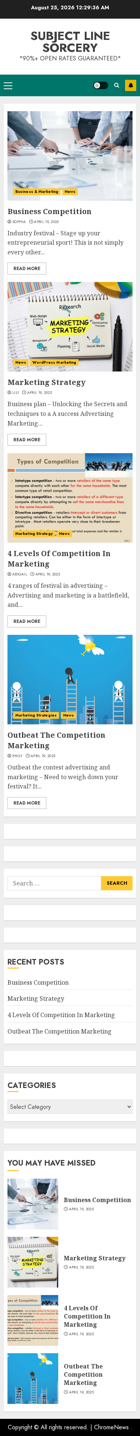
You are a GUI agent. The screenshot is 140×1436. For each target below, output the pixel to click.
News (70, 191)
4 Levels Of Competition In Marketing (61, 1015)
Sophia (19, 222)
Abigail (19, 574)
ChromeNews (111, 1427)
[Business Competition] (70, 156)
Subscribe (130, 85)
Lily (15, 392)
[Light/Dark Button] (100, 85)
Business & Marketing (36, 191)
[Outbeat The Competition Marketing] (70, 679)
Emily (17, 756)
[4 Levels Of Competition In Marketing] (70, 498)
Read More (26, 268)
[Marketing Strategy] (70, 326)
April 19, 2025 (46, 222)
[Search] (116, 85)
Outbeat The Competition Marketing (59, 1031)
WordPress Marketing (54, 362)
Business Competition (49, 211)
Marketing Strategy (46, 382)
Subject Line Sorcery (70, 41)
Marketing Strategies (36, 715)
